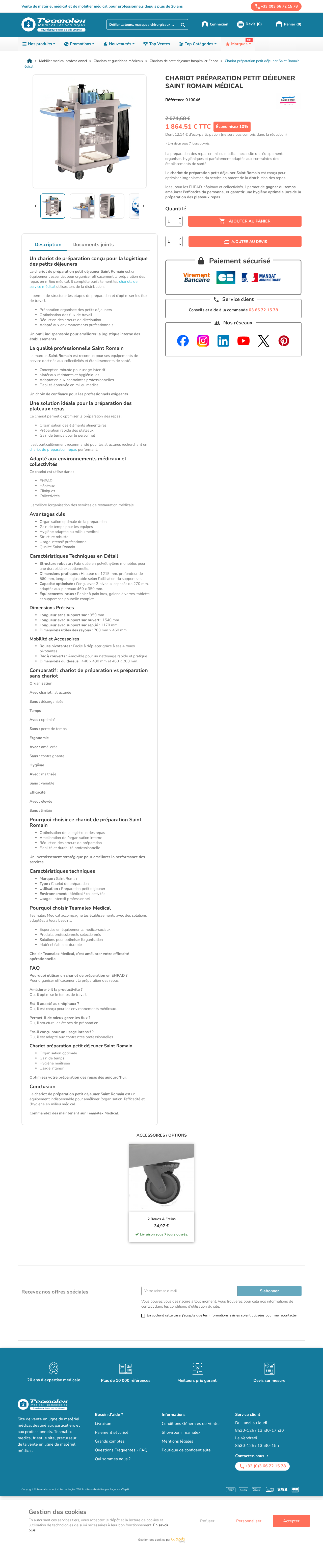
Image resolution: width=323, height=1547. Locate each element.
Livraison (103, 1423)
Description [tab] (48, 244)
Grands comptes (110, 1441)
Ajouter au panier (245, 221)
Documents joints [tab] (93, 244)
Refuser (207, 1521)
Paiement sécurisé (111, 1432)
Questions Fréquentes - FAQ (121, 1450)
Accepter (291, 1521)
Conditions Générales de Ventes (191, 1423)
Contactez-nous (252, 1456)
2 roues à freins (162, 1219)
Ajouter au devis (249, 241)
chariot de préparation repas (53, 449)
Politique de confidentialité (186, 1450)
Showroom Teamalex (181, 1432)
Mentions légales (177, 1441)
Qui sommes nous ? (112, 1459)
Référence (174, 100)
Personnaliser (248, 1521)
